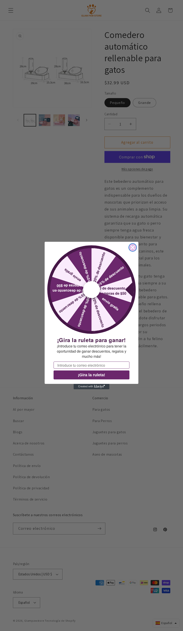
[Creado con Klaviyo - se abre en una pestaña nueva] (91, 386)
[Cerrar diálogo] (133, 247)
